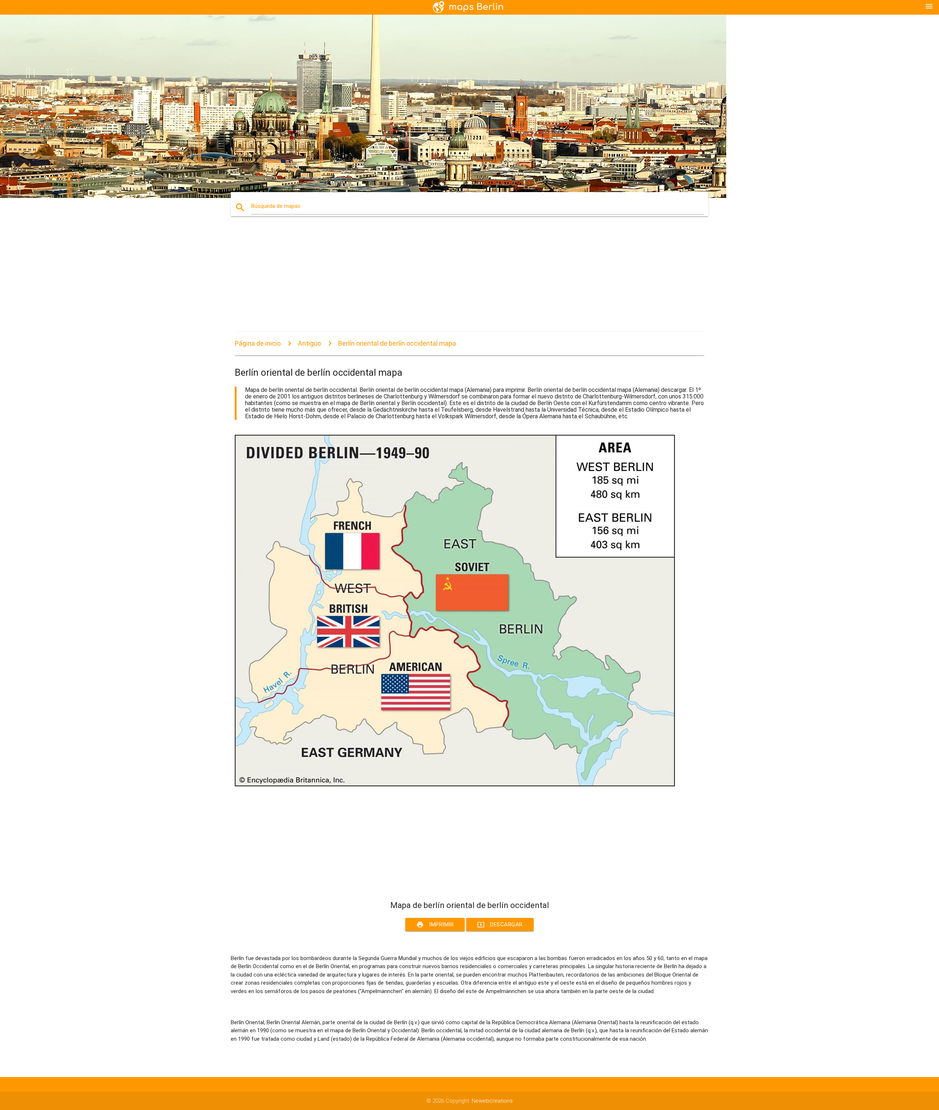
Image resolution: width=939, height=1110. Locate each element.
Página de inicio (258, 343)
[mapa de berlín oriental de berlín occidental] (455, 784)
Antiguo (309, 343)
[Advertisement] (455, 280)
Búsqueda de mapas (275, 206)
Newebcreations (492, 1101)
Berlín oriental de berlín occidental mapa (397, 343)
